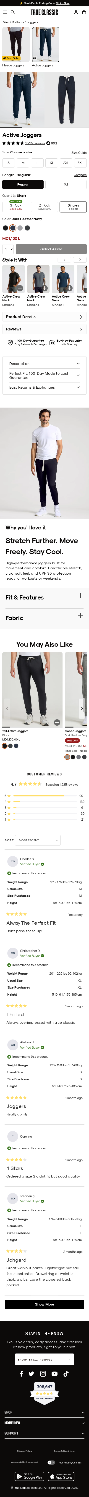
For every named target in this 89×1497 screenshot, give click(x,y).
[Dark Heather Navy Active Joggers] (13, 228)
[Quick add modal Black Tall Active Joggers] (57, 722)
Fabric (14, 618)
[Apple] (61, 1476)
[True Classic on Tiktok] (66, 1374)
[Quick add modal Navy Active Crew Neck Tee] (69, 288)
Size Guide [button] (79, 152)
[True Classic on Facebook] (21, 1374)
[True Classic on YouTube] (55, 1374)
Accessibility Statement (24, 1461)
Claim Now (63, 3)
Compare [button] (80, 175)
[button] (84, 12)
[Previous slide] (7, 708)
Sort (10, 840)
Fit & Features (24, 597)
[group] (16, 47)
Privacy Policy (24, 1451)
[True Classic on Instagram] (43, 1374)
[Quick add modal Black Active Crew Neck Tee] (20, 288)
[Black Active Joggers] (5, 228)
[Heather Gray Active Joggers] (20, 228)
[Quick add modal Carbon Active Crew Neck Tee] (44, 288)
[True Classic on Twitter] (31, 1374)
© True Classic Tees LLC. (27, 1487)
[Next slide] (80, 260)
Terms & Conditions (64, 1451)
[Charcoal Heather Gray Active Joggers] (27, 228)
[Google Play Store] (29, 1476)
